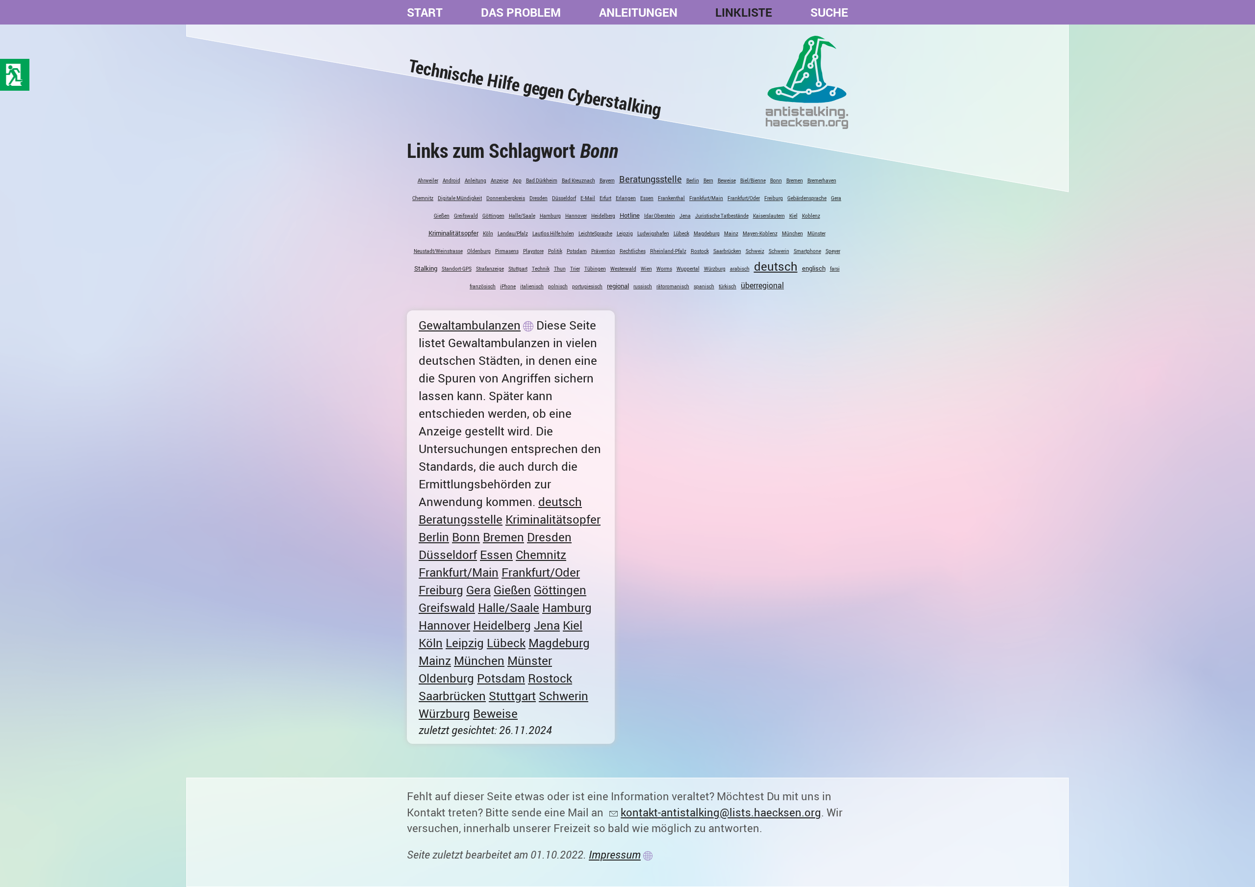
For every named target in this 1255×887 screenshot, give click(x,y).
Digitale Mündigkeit (460, 198)
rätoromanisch (672, 286)
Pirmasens (507, 251)
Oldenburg (479, 251)
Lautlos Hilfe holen (553, 233)
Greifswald (466, 215)
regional (618, 285)
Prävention (603, 251)
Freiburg (773, 198)
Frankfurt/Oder (744, 198)
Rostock (700, 251)
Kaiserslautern (769, 215)
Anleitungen (638, 12)
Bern (708, 180)
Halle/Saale (522, 215)
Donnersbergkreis (505, 198)
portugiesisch (587, 286)
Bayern (607, 180)
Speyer (833, 251)
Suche (829, 12)
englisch (814, 268)
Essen (646, 198)
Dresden (538, 198)
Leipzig (625, 233)
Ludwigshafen (653, 233)
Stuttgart (517, 268)
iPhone (508, 286)
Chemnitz (422, 198)
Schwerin (779, 251)
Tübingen (595, 268)
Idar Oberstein (659, 215)
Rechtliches (633, 251)
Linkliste (743, 12)
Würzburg (715, 268)
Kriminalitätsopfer (453, 232)
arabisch (740, 268)
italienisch (532, 286)
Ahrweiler (428, 180)
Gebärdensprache (807, 198)
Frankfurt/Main (706, 198)
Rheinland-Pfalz (668, 251)
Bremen (794, 180)
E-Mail (587, 198)
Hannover (576, 215)
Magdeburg (707, 233)
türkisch (727, 286)
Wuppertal (688, 268)
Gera (836, 198)
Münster (816, 233)
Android (451, 180)
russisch (642, 286)
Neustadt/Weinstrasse (438, 251)
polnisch (558, 286)
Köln (488, 233)
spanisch (704, 286)
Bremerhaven (821, 180)
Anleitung (475, 180)
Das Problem (521, 12)
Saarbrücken (727, 251)
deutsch (776, 266)
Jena (685, 215)
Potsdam (577, 251)
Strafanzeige (490, 268)
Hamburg (550, 215)
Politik (555, 251)
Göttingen (493, 215)
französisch (483, 286)
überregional (762, 285)
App (517, 180)
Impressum (615, 854)
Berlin (692, 180)
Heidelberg (603, 215)
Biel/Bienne (753, 180)
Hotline (630, 215)
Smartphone (807, 251)
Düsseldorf (564, 198)
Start (425, 12)
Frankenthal (671, 198)
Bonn (776, 180)
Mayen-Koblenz (760, 233)
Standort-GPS (457, 268)
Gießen (442, 215)
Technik (541, 268)
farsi (835, 268)
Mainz (731, 233)
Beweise (727, 180)
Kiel (793, 215)
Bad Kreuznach (578, 180)
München (792, 233)
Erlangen (626, 198)
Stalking (425, 268)
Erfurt (605, 198)
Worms (664, 268)
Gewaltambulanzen (470, 325)
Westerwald (623, 268)
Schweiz (755, 251)
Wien (646, 268)
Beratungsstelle (650, 179)
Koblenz (811, 215)
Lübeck (681, 233)
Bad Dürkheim (541, 180)
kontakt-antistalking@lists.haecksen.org (721, 812)
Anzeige (499, 180)
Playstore (533, 251)
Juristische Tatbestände (722, 215)
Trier (575, 268)
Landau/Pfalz (513, 233)
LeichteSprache (595, 233)
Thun (560, 268)
